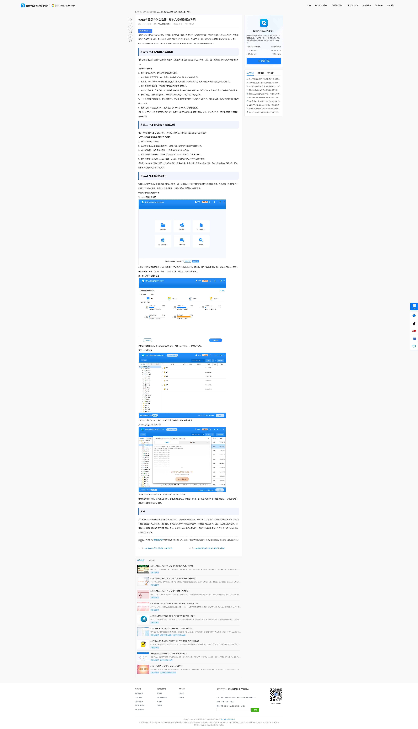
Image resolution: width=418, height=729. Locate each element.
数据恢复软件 (320, 5)
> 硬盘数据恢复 (276, 47)
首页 (309, 5)
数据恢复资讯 (353, 5)
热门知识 (250, 73)
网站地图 (215, 725)
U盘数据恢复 (138, 697)
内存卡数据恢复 (139, 709)
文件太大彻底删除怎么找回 (168, 672)
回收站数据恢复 (139, 705)
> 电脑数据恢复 (251, 54)
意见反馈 (209, 725)
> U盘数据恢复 (276, 54)
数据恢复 (158, 176)
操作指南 (159, 693)
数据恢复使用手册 (162, 697)
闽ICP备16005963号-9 (228, 719)
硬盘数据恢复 (139, 693)
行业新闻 (159, 705)
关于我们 (390, 5)
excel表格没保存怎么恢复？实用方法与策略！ (210, 548)
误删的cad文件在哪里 (166, 660)
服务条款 (181, 693)
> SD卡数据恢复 (276, 50)
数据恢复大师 (158, 540)
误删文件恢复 (139, 701)
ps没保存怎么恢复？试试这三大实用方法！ (159, 548)
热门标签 (270, 73)
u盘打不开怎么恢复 (165, 635)
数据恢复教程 (337, 5)
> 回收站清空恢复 (252, 50)
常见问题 (159, 701)
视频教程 (366, 5)
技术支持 (379, 5)
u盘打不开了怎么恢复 (179, 635)
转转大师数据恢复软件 (164, 24)
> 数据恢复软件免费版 (253, 47)
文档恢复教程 (155, 572)
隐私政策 (181, 697)
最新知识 (261, 73)
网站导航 (221, 725)
